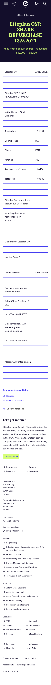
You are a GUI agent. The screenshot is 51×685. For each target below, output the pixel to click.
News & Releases (26, 15)
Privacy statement (11, 658)
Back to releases (15, 408)
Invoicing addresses (26, 664)
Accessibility (8, 664)
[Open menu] (6, 3)
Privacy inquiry (29, 658)
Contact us (10, 456)
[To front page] (25, 4)
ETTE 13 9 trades (15, 400)
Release (10, 395)
